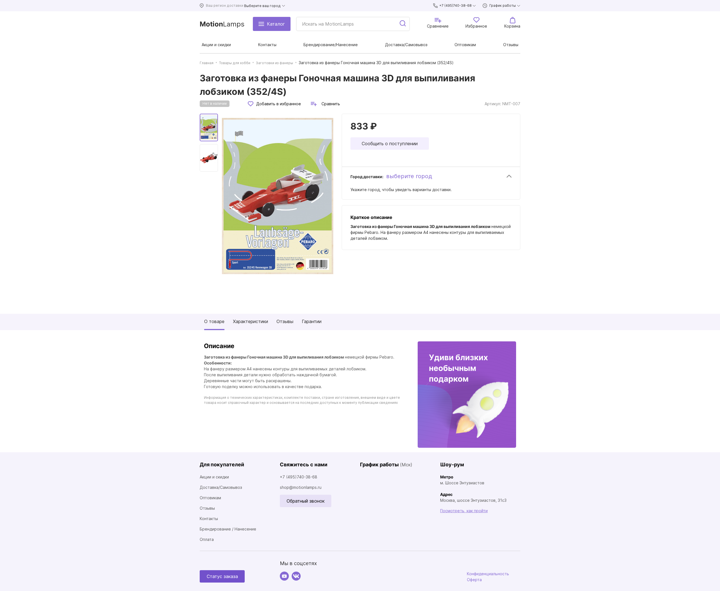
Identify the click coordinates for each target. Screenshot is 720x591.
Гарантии (311, 321)
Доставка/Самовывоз (221, 487)
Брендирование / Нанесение (228, 529)
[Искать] (403, 24)
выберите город (409, 176)
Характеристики (250, 321)
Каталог (276, 24)
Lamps (222, 24)
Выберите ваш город (262, 6)
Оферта (474, 579)
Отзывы (284, 321)
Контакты (209, 518)
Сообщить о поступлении (390, 143)
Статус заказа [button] (222, 576)
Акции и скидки (214, 476)
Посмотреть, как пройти (464, 510)
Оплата (207, 539)
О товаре (214, 321)
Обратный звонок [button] (306, 501)
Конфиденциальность (488, 573)
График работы (502, 5)
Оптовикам (210, 497)
